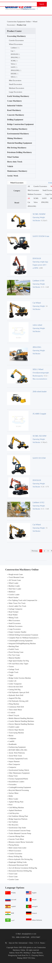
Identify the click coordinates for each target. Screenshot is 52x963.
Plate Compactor (14, 764)
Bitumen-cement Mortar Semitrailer (21, 842)
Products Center (28, 9)
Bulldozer (12, 592)
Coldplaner (12, 738)
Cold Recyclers (14, 813)
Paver (11, 805)
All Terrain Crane (15, 580)
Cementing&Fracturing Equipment (21, 641)
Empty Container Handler (17, 632)
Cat (13, 51)
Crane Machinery (14, 101)
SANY (14, 67)
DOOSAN (15, 54)
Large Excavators (15, 92)
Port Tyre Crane (14, 655)
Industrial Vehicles (14, 106)
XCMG (14, 61)
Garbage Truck (14, 669)
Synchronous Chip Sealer (17, 828)
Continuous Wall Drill (16, 707)
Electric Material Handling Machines (21, 724)
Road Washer (13, 615)
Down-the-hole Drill (16, 687)
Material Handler (14, 658)
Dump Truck (13, 776)
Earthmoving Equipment (17, 747)
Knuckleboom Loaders (16, 782)
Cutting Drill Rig (14, 689)
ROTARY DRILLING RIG (18, 750)
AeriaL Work (12, 176)
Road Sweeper (14, 612)
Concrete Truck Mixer (16, 839)
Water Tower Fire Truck (17, 603)
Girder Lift (12, 681)
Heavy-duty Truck (14, 162)
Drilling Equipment (15, 120)
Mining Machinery (14, 138)
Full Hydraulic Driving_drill (18, 701)
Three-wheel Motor (15, 710)
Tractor (11, 666)
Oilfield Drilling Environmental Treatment (23, 635)
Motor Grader (13, 799)
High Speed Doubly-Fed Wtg (19, 661)
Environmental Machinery (18, 134)
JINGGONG (16, 70)
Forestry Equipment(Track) (18, 759)
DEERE (14, 74)
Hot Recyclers (13, 825)
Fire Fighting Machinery (17, 129)
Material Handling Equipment (19, 143)
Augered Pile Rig (15, 698)
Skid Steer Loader (15, 589)
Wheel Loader (13, 583)
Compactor (12, 767)
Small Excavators (15, 84)
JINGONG (15, 57)
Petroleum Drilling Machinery (19, 152)
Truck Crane (13, 874)
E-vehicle (12, 712)
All (29, 186)
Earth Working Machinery (18, 96)
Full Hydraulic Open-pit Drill (19, 692)
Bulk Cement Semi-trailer (17, 848)
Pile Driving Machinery (16, 148)
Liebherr (15, 48)
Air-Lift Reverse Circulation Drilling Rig (23, 868)
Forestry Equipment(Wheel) (18, 779)
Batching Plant (14, 646)
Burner (11, 736)
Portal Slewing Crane (16, 652)
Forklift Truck (14, 649)
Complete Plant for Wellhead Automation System (25, 638)
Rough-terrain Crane (16, 574)
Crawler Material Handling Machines (21, 721)
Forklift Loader (14, 727)
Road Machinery (14, 110)
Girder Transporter (15, 684)
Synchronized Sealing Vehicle (19, 770)
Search (41, 4)
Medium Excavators (16, 88)
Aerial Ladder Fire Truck (17, 606)
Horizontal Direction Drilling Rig (20, 871)
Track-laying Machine (16, 733)
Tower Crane (13, 877)
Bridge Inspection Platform (18, 819)
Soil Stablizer (13, 822)
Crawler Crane (14, 879)
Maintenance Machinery (17, 171)
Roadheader (13, 744)
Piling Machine (14, 704)
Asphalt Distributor (15, 810)
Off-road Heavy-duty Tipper (18, 664)
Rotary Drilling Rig (15, 856)
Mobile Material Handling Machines (21, 718)
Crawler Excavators (16, 40)
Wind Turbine (13, 157)
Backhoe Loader (14, 586)
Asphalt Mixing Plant (16, 802)
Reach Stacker (13, 597)
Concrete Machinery (15, 115)
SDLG (14, 77)
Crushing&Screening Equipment (20, 787)
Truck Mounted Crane (16, 577)
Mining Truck (13, 618)
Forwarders (12, 784)
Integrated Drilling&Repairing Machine (22, 643)
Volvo (14, 64)
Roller (11, 796)
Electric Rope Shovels (16, 730)
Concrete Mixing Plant (16, 836)
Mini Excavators (15, 80)
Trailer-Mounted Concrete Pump (20, 833)
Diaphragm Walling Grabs (18, 862)
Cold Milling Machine (16, 807)
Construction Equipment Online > (20, 22)
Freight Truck (13, 672)
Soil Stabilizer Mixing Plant (18, 816)
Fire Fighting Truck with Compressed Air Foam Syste (27, 600)
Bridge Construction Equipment (20, 124)
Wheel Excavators (16, 44)
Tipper (11, 675)
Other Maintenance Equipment (19, 773)
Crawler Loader (14, 595)
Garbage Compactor (15, 609)
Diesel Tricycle (14, 715)
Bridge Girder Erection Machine (20, 678)
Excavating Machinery (16, 36)
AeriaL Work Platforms (17, 753)
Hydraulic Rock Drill (16, 695)
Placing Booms (14, 845)
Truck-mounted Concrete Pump (19, 830)
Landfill (11, 741)
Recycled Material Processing (19, 790)
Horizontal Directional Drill (18, 865)
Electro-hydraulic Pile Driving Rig (21, 859)
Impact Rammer (14, 761)
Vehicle (10, 166)
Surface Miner (14, 793)
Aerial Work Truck (15, 756)
